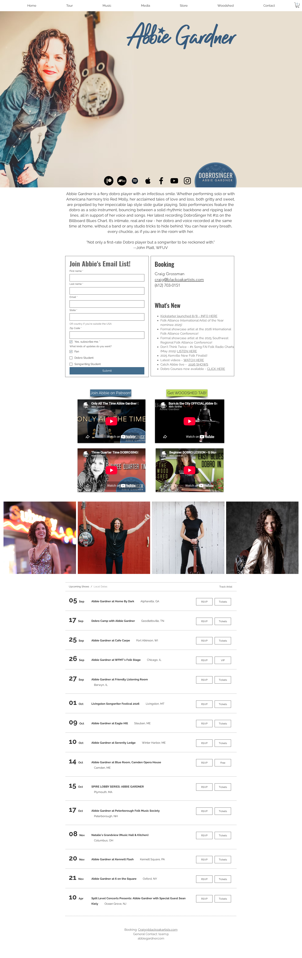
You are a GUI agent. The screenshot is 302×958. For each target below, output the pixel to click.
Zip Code (76, 328)
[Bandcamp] (122, 180)
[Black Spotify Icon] (135, 180)
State (73, 310)
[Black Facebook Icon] (161, 180)
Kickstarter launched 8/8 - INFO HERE (188, 316)
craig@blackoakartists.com (179, 279)
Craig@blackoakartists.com (158, 929)
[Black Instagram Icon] (187, 180)
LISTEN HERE (187, 351)
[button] (297, 5)
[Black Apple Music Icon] (148, 180)
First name (76, 271)
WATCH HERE (194, 360)
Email (74, 297)
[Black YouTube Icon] (174, 180)
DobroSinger (195, 215)
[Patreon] (108, 180)
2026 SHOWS (198, 364)
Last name (76, 284)
